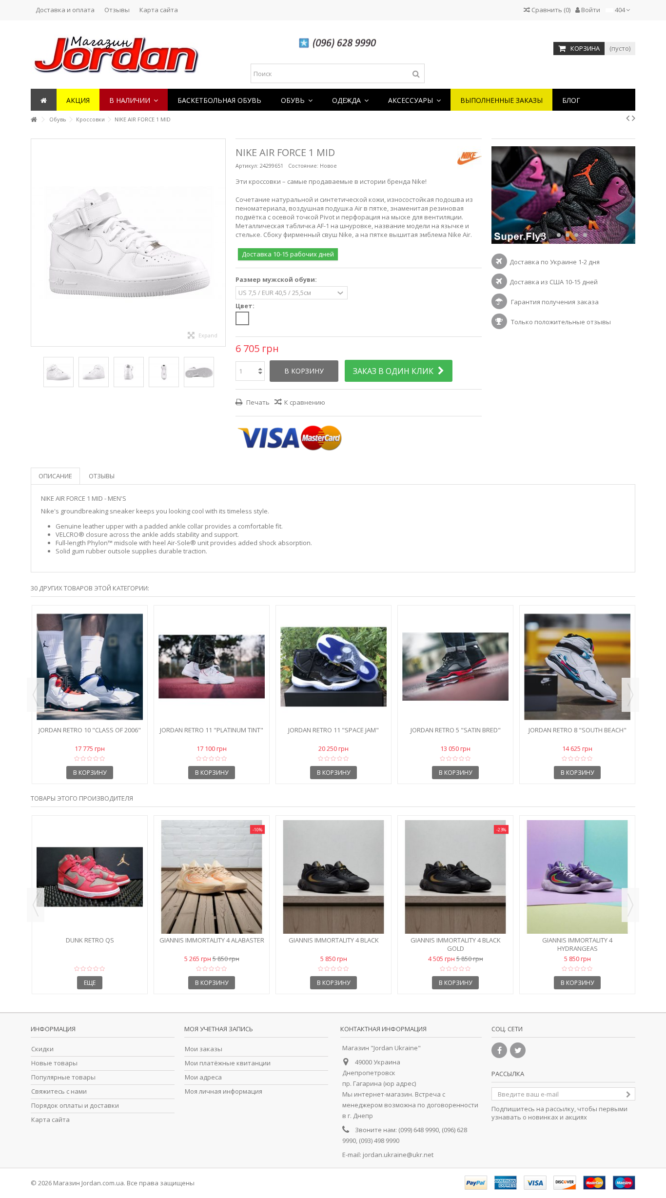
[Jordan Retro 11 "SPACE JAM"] (333, 667)
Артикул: (246, 165)
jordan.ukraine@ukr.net (398, 1154)
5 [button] (576, 235)
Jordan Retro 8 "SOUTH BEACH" (578, 730)
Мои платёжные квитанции (228, 1063)
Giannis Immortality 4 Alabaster (211, 940)
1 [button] (541, 235)
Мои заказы (203, 1049)
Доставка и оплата (65, 9)
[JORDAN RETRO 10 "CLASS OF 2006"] (90, 667)
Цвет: (245, 306)
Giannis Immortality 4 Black (334, 940)
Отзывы (117, 9)
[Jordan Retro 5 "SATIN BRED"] (455, 667)
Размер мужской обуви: (276, 279)
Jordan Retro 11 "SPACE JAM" (333, 730)
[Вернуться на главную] (34, 120)
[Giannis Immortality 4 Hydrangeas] (577, 877)
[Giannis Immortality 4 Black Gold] (455, 877)
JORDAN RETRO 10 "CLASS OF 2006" (90, 730)
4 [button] (567, 235)
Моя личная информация (223, 1091)
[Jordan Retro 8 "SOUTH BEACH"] (577, 667)
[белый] (242, 318)
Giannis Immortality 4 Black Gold (456, 944)
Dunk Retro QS (90, 940)
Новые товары (54, 1063)
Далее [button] (220, 242)
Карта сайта (158, 9)
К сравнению (304, 402)
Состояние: (303, 165)
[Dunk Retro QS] (90, 877)
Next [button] (630, 695)
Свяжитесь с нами (59, 1091)
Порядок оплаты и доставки (75, 1105)
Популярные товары (63, 1077)
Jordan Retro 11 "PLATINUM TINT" (211, 730)
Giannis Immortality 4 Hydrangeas (577, 944)
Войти (590, 9)
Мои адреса (203, 1077)
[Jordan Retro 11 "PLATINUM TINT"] (211, 667)
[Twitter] (518, 1050)
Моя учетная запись (218, 1028)
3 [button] (559, 235)
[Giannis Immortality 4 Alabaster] (211, 877)
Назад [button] (36, 242)
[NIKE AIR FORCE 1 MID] (58, 372)
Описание (55, 475)
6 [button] (585, 235)
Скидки (42, 1049)
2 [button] (550, 235)
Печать (257, 402)
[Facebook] (499, 1050)
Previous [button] (35, 695)
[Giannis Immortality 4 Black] (333, 877)
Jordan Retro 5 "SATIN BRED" (456, 730)
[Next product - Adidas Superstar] (633, 118)
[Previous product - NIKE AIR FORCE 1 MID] (627, 118)
